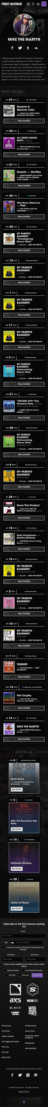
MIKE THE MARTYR (28, 727)
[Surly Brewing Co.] (32, 989)
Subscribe (37, 975)
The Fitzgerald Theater (33, 970)
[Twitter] (20, 48)
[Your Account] (28, 4)
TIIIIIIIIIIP (22, 664)
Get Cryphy (24, 695)
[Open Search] (33, 3)
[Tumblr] (28, 48)
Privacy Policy (24, 1092)
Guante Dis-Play (29, 172)
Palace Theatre (13, 970)
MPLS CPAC (6, 1057)
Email (23, 931)
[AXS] (15, 1000)
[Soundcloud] (36, 48)
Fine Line (25, 975)
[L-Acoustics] (15, 989)
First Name (11, 955)
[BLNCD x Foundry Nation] (15, 1011)
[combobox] (13, 942)
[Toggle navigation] (44, 3)
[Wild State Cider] (32, 1011)
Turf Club (12, 975)
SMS (6, 942)
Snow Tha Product (28, 505)
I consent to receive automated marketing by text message (24, 948)
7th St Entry (6, 1031)
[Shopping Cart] (38, 3)
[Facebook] (12, 48)
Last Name (35, 955)
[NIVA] (32, 1000)
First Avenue (6, 1026)
